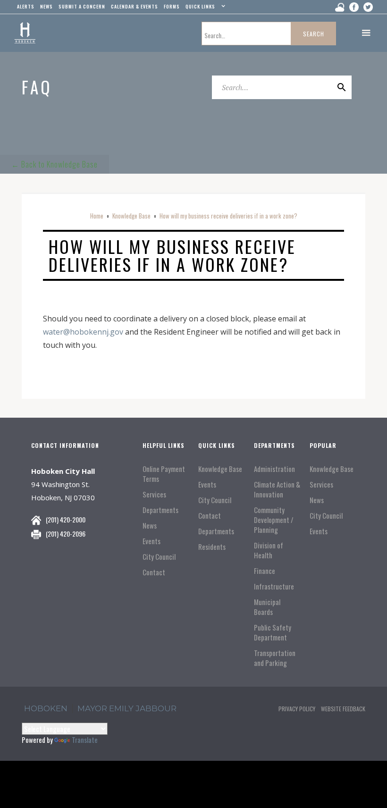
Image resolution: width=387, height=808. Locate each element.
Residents (212, 547)
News (150, 525)
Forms (172, 6)
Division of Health (268, 550)
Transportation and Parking (274, 658)
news (46, 6)
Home (96, 215)
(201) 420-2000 (65, 519)
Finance (264, 571)
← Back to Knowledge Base (54, 164)
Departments (160, 510)
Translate (85, 739)
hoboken (45, 708)
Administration (274, 469)
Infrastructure (274, 586)
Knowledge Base (131, 215)
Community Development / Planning (274, 520)
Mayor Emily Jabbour (127, 708)
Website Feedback (343, 709)
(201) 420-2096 (65, 534)
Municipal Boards (267, 607)
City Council (159, 557)
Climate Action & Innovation (277, 489)
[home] (25, 33)
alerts (25, 6)
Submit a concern (82, 6)
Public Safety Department (272, 632)
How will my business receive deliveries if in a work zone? (228, 215)
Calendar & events (134, 6)
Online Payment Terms (164, 474)
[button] (204, 8)
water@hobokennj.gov (83, 332)
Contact (154, 572)
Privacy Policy (296, 709)
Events (151, 541)
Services (154, 494)
